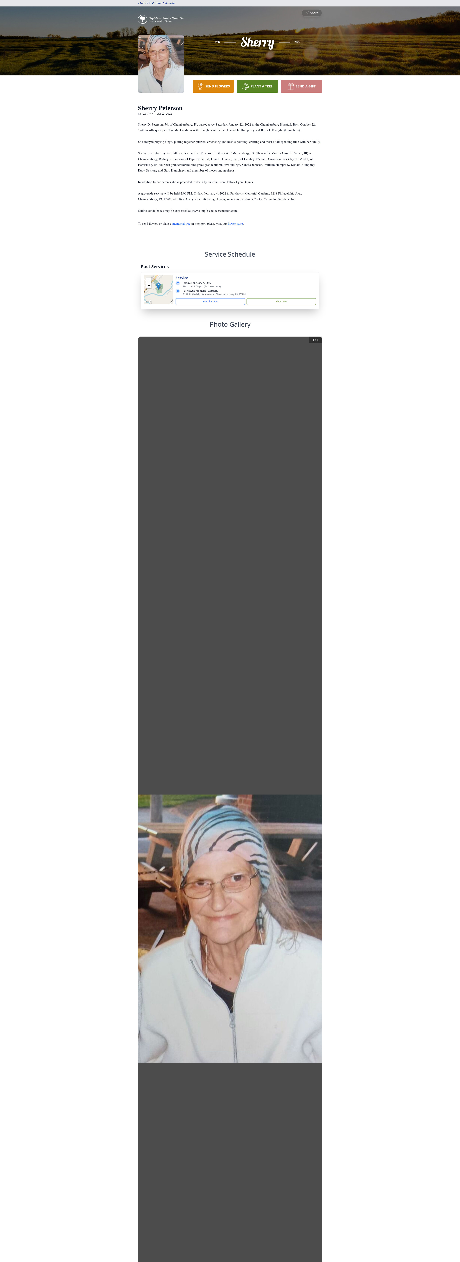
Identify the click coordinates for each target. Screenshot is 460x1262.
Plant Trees (281, 301)
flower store (235, 223)
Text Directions (210, 301)
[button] (158, 286)
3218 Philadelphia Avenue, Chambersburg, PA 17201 (214, 294)
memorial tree (181, 223)
